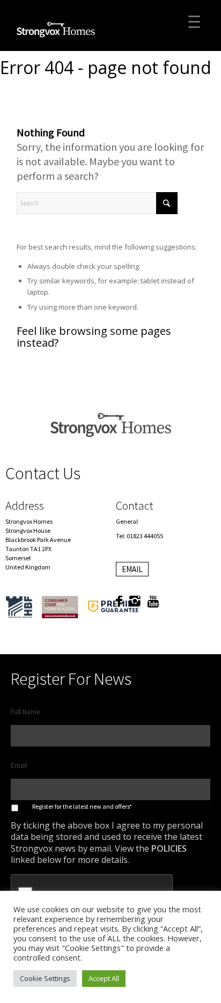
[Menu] (194, 24)
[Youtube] (156, 602)
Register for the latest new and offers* (82, 806)
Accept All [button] (104, 978)
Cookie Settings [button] (45, 978)
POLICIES (169, 848)
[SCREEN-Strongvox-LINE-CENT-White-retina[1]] (92, 29)
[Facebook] (122, 602)
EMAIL (132, 569)
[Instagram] (137, 602)
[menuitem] (194, 24)
